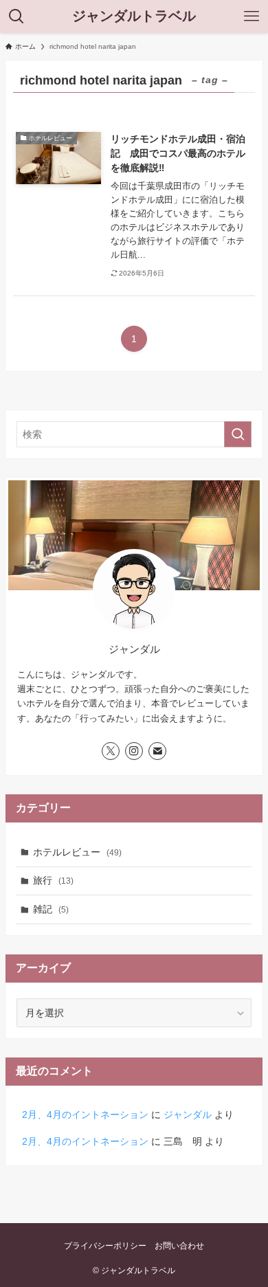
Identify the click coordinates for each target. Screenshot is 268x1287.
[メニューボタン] (251, 16)
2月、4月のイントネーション (85, 1114)
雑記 (51, 909)
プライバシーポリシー (105, 1245)
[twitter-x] (111, 751)
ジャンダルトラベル (134, 16)
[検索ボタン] (16, 16)
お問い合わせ (179, 1245)
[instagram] (134, 751)
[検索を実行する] (238, 434)
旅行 (53, 880)
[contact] (157, 751)
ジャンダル (188, 1114)
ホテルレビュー (77, 852)
